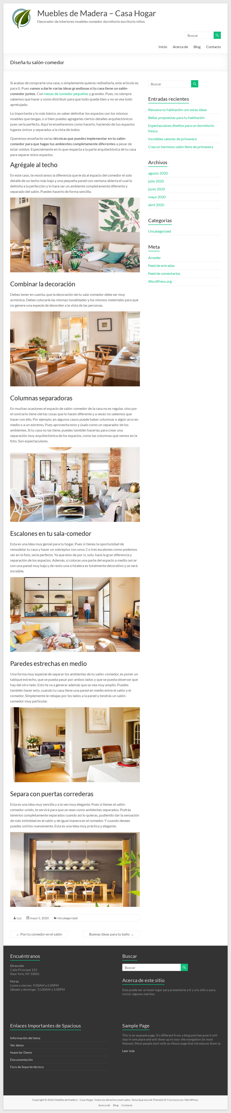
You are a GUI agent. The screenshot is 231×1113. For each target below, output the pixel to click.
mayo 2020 (157, 197)
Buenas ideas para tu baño (111, 934)
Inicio (163, 46)
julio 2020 (156, 181)
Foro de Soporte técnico (27, 1067)
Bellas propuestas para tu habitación (176, 117)
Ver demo (17, 1045)
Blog (197, 46)
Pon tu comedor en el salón (39, 934)
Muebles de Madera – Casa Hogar (96, 13)
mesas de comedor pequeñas (66, 93)
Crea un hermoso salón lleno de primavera (180, 147)
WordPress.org (160, 281)
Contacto (213, 46)
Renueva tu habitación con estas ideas (177, 109)
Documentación (21, 1060)
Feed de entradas (161, 265)
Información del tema (25, 1038)
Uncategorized (67, 918)
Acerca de (180, 46)
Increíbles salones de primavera (172, 139)
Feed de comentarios (164, 273)
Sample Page (136, 1025)
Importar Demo (21, 1052)
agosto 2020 (158, 173)
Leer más (128, 1051)
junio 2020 (156, 189)
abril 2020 (156, 205)
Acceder (154, 257)
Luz (19, 918)
